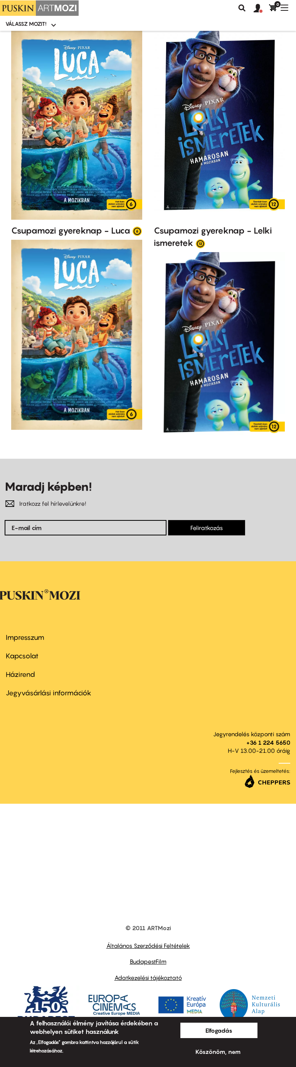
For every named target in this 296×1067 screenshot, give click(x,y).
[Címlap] (39, 8)
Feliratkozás (206, 527)
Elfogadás (218, 1030)
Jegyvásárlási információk (48, 693)
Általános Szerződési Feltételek (148, 945)
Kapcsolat (22, 656)
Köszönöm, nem (217, 1051)
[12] (200, 243)
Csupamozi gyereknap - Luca (70, 231)
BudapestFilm (148, 961)
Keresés (242, 8)
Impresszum (25, 637)
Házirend (20, 674)
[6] (137, 230)
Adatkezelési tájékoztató (148, 977)
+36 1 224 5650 (268, 742)
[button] (261, 8)
